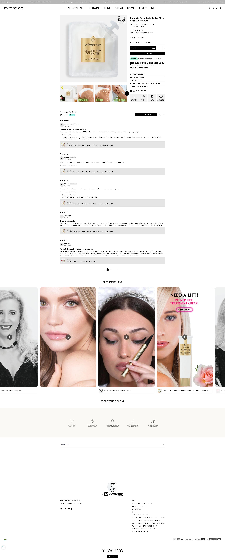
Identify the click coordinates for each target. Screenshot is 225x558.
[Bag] (220, 8)
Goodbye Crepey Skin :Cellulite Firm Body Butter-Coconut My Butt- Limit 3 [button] (90, 145)
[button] (145, 90)
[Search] (210, 8)
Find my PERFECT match (139, 68)
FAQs (134, 512)
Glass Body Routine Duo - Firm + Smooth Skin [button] (81, 261)
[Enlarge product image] (93, 48)
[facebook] (60, 508)
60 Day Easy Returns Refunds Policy (148, 523)
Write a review (146, 114)
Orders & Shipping (140, 515)
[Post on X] (136, 90)
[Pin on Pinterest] (139, 90)
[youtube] (69, 509)
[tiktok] (72, 508)
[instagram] (66, 508)
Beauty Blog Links (140, 531)
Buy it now (148, 53)
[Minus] (158, 48)
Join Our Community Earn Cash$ (147, 520)
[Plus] (164, 48)
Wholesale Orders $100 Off (145, 526)
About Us (136, 509)
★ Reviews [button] (112, 556)
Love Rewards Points (142, 503)
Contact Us (137, 506)
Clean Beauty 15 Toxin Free (144, 529)
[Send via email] (142, 91)
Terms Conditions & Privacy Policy (148, 517)
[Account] (213, 8)
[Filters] (159, 114)
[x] (63, 508)
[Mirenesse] (14, 8)
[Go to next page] (120, 269)
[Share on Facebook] (131, 90)
